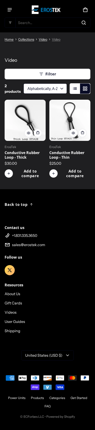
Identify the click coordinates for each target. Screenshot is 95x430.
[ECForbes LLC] (47, 9)
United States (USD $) (43, 355)
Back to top (16, 204)
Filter (50, 74)
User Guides (15, 321)
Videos (11, 312)
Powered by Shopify (60, 416)
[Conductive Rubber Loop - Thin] (69, 120)
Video (43, 39)
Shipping (12, 330)
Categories (57, 398)
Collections (26, 39)
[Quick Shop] (28, 133)
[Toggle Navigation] (10, 10)
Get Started (79, 398)
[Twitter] (10, 270)
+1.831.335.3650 (24, 235)
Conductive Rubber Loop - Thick (22, 155)
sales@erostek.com (28, 244)
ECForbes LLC (34, 416)
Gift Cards (13, 303)
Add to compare (30, 173)
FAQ (48, 406)
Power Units (16, 398)
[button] (47, 23)
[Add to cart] (38, 133)
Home (9, 39)
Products (37, 398)
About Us (12, 293)
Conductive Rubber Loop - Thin (66, 155)
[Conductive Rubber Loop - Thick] (25, 120)
